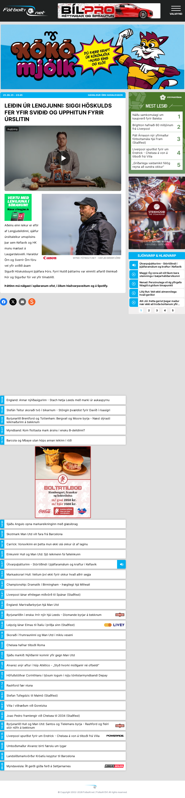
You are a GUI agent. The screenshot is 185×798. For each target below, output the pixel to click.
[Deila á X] (13, 301)
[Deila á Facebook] (3, 301)
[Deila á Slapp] (31, 301)
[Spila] (63, 158)
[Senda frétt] (22, 301)
